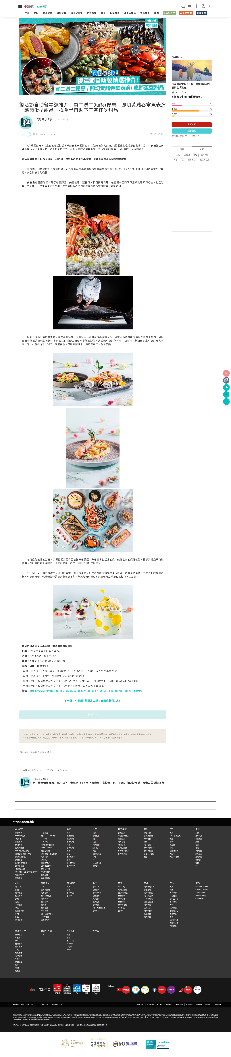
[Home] (29, 6)
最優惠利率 (45, 920)
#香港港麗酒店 (100, 735)
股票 (95, 829)
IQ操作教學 (19, 875)
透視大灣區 (71, 863)
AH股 (94, 857)
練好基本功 (45, 869)
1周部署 (18, 839)
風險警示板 (19, 911)
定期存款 (44, 893)
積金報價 (121, 896)
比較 (171, 848)
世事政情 (48, 13)
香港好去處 (186, 13)
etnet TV (177, 155)
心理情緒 (18, 956)
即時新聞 (70, 842)
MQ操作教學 (46, 872)
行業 (94, 842)
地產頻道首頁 (149, 887)
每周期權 (121, 845)
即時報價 (96, 836)
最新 (182, 150)
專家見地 (96, 902)
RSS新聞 (218, 1004)
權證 (146, 829)
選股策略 (198, 857)
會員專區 (145, 13)
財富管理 (61, 13)
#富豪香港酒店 (138, 735)
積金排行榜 (122, 905)
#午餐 (78, 735)
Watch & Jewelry (201, 890)
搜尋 (68, 860)
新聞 (69, 829)
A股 (17, 883)
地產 (146, 883)
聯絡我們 (169, 1004)
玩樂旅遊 (115, 13)
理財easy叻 (71, 866)
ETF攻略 (44, 839)
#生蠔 (64, 735)
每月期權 (121, 842)
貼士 (68, 854)
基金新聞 (96, 890)
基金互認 (96, 911)
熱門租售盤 (148, 893)
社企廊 (69, 947)
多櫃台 (95, 866)
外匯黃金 (45, 883)
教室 (145, 857)
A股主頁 (18, 887)
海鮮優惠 (201, 13)
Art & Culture (200, 893)
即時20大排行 (149, 848)
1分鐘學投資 (20, 869)
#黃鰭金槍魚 (58, 738)
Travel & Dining (200, 896)
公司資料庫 (97, 863)
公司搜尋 (18, 920)
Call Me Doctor (46, 848)
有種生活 (44, 875)
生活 (176, 160)
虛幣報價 (70, 893)
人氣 (202, 150)
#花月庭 (47, 738)
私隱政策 (179, 1004)
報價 (171, 842)
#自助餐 (41, 735)
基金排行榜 (97, 893)
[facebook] (196, 6)
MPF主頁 (121, 887)
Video (69, 950)
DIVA (182, 160)
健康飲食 (18, 944)
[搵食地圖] (26, 122)
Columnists (199, 899)
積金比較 (121, 902)
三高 (17, 950)
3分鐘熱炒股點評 (47, 845)
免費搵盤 (147, 917)
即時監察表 (122, 854)
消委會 (17, 971)
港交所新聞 (71, 857)
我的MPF (121, 911)
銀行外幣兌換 (46, 896)
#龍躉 (149, 735)
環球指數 (198, 836)
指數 (94, 839)
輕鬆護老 (18, 953)
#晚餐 (127, 735)
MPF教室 (121, 908)
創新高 (95, 848)
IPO (94, 860)
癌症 (17, 941)
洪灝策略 (18, 860)
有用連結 (208, 1004)
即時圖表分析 (123, 851)
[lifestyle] (52, 6)
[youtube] (189, 6)
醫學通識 (18, 935)
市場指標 (44, 911)
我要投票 (192, 125)
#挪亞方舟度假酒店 (89, 738)
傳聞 (68, 851)
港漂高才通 (130, 13)
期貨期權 (122, 829)
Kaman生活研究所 (22, 851)
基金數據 (96, 905)
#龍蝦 (49, 735)
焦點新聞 (70, 839)
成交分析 (147, 845)
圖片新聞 (70, 848)
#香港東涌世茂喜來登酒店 (112, 738)
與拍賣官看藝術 (21, 863)
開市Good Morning (48, 836)
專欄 (156, 13)
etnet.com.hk (23, 821)
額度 (17, 890)
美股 (197, 829)
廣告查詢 (160, 1004)
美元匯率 (44, 902)
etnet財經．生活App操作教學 (26, 872)
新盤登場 (147, 890)
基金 (95, 883)
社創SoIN (71, 931)
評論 (195, 155)
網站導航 (199, 1004)
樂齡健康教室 (20, 857)
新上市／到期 (149, 854)
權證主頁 (147, 833)
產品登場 (96, 899)
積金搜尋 (121, 899)
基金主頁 (96, 887)
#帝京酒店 (87, 735)
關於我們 (140, 1004)
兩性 (17, 965)
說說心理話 (45, 851)
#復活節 (57, 735)
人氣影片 (44, 833)
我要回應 (192, 131)
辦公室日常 (77, 13)
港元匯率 (44, 899)
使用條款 (189, 1004)
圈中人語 (70, 941)
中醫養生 (18, 938)
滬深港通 (18, 893)
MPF (120, 883)
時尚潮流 (18, 878)
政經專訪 (18, 842)
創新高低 (198, 854)
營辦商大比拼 (123, 893)
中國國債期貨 (123, 836)
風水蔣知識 (19, 848)
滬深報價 (18, 896)
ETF (171, 829)
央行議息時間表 (47, 914)
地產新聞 (147, 905)
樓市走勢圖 (148, 902)
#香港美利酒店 (116, 735)
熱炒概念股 (97, 854)
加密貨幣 (71, 883)
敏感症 (17, 959)
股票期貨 (121, 839)
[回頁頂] (226, 401)
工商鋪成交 (148, 899)
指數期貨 (121, 833)
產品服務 (150, 1004)
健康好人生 (169, 13)
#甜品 (33, 735)
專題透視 (204, 155)
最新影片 (18, 833)
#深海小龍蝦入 (72, 738)
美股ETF (173, 854)
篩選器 (172, 845)
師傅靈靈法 (19, 866)
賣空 (94, 851)
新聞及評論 (122, 848)
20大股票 (96, 845)
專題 (68, 935)
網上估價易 (148, 911)
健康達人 (44, 860)
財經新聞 (187, 155)
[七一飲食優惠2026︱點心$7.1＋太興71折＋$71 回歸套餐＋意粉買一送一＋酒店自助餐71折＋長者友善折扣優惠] (26, 782)
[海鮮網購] (226, 380)
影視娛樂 (92, 13)
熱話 (36, 13)
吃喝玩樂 (44, 857)
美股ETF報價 (174, 857)
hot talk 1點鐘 (20, 836)
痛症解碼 (18, 947)
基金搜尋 (96, 896)
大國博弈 (18, 845)
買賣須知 (147, 908)
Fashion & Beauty (201, 887)
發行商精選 (148, 851)
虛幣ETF (70, 896)
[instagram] (203, 6)
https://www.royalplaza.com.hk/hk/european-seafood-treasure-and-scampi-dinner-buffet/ (86, 691)
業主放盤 (147, 914)
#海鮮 (71, 735)
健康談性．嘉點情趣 (49, 854)
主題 (171, 839)
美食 (103, 13)
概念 (197, 848)
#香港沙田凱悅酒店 (32, 738)
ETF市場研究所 (175, 836)
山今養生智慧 (46, 866)
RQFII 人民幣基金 (99, 908)
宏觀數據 (198, 839)
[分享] (29, 134)
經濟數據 (44, 908)
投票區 (96, 931)
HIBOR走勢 (45, 917)
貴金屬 (43, 905)
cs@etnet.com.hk (56, 1004)
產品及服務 (45, 878)
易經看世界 (45, 863)
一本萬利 (44, 842)
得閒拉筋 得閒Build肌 (23, 854)
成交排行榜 (148, 896)
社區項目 (70, 944)
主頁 (27, 13)
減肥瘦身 (18, 962)
